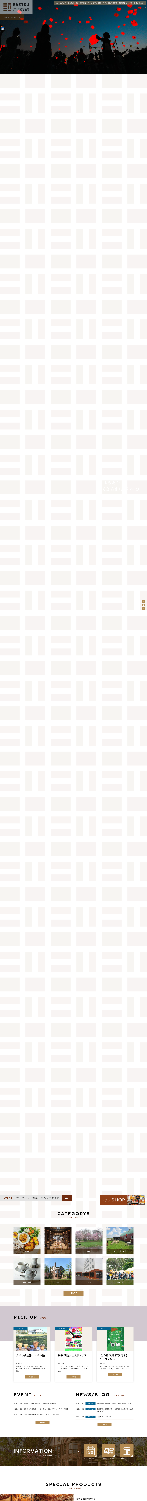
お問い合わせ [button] (139, 3)
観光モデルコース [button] (82, 3)
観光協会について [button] (125, 3)
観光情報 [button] (71, 3)
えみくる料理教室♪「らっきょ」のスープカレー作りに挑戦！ (46, 1409)
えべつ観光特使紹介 (110, 3)
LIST (67, 1198)
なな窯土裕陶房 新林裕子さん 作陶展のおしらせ (113, 1403)
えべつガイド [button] (61, 3)
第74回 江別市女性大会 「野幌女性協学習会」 (41, 1403)
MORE (73, 1293)
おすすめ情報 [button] (96, 3)
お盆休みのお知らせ (103, 1417)
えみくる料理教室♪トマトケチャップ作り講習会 (42, 1198)
